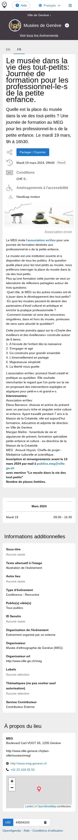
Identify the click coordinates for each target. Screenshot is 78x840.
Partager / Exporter (33, 152)
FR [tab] (19, 49)
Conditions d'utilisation (47, 830)
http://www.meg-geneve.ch (28, 763)
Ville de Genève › (39, 15)
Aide (24, 5)
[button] (39, 789)
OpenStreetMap (47, 806)
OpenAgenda (12, 830)
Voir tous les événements (39, 35)
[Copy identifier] (45, 822)
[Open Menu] (70, 5)
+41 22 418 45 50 (22, 769)
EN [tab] (8, 49)
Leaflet (29, 806)
